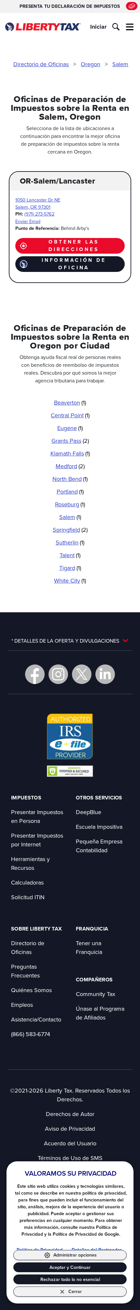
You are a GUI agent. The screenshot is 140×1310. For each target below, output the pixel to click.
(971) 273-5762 (39, 213)
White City (70, 580)
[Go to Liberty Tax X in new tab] (81, 674)
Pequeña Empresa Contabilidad (99, 845)
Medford (70, 466)
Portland (70, 491)
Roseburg (70, 504)
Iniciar (98, 26)
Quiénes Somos (31, 990)
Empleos (22, 1005)
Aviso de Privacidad (70, 1128)
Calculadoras (27, 882)
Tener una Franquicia (89, 947)
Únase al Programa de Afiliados (100, 1013)
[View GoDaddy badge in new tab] (70, 771)
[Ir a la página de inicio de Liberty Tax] (43, 27)
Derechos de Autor (70, 1114)
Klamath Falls (70, 453)
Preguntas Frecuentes (25, 970)
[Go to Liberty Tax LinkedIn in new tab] (105, 674)
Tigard (70, 568)
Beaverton (70, 402)
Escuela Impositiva (99, 827)
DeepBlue (88, 812)
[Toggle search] (116, 26)
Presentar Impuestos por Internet (37, 839)
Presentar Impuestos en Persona (37, 816)
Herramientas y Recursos (30, 863)
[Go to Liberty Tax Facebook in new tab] (35, 674)
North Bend (70, 479)
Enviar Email (27, 221)
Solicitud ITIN (28, 897)
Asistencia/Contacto (36, 1019)
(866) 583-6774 (30, 1034)
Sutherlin (70, 542)
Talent (70, 555)
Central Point (70, 415)
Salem (120, 64)
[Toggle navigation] (130, 27)
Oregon (90, 64)
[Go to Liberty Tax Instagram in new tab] (58, 674)
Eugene (70, 428)
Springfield (70, 530)
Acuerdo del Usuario (70, 1143)
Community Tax (95, 994)
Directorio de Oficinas (41, 64)
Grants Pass (70, 441)
